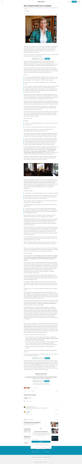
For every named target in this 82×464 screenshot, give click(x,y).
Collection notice (47, 457)
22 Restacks (35, 387)
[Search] (68, 2)
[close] (50, 427)
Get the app (46, 459)
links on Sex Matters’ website (37, 363)
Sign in (79, 1)
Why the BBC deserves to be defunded (32, 422)
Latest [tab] (27, 419)
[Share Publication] (70, 2)
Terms (43, 457)
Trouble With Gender (51, 149)
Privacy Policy (48, 444)
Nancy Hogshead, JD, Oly (30, 406)
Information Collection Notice (41, 444)
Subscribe (74, 1)
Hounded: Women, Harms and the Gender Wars (33, 152)
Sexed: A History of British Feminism (38, 151)
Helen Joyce (28, 10)
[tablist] (28, 398)
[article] (41, 424)
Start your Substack (38, 459)
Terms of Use (45, 443)
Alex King (27, 411)
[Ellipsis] (58, 406)
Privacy (40, 457)
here (43, 305)
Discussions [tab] (31, 419)
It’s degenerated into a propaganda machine (31, 423)
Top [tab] (24, 419)
